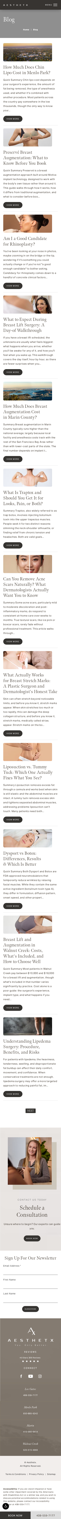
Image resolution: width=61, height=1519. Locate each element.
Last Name (9, 1293)
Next (30, 1110)
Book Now (32, 1238)
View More (13, 119)
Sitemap (51, 1474)
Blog (35, 29)
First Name (9, 1279)
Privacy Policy (36, 1474)
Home (26, 29)
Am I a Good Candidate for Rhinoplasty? (25, 241)
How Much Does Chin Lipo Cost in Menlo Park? (26, 70)
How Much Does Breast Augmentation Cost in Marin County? (25, 412)
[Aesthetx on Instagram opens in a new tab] (40, 1376)
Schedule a (32, 1208)
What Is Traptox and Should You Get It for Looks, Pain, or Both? (23, 498)
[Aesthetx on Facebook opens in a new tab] (21, 1376)
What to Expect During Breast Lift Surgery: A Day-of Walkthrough (25, 325)
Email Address (12, 1265)
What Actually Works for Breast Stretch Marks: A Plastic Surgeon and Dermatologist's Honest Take (30, 683)
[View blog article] (27, 52)
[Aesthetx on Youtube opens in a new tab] (30, 1376)
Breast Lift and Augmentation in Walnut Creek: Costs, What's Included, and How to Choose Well (23, 950)
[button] (5, 1506)
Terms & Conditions (16, 1474)
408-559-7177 (22, 1504)
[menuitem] (21, 1376)
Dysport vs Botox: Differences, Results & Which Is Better (22, 859)
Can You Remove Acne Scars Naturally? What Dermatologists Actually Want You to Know (26, 587)
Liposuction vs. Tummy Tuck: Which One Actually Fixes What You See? (28, 772)
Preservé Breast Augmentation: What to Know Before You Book (25, 158)
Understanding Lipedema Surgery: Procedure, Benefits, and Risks (27, 1047)
